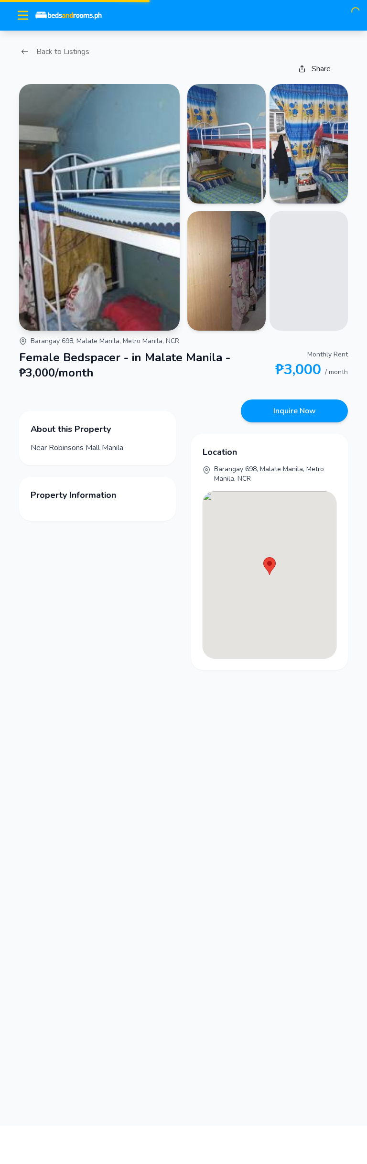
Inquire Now (294, 411)
